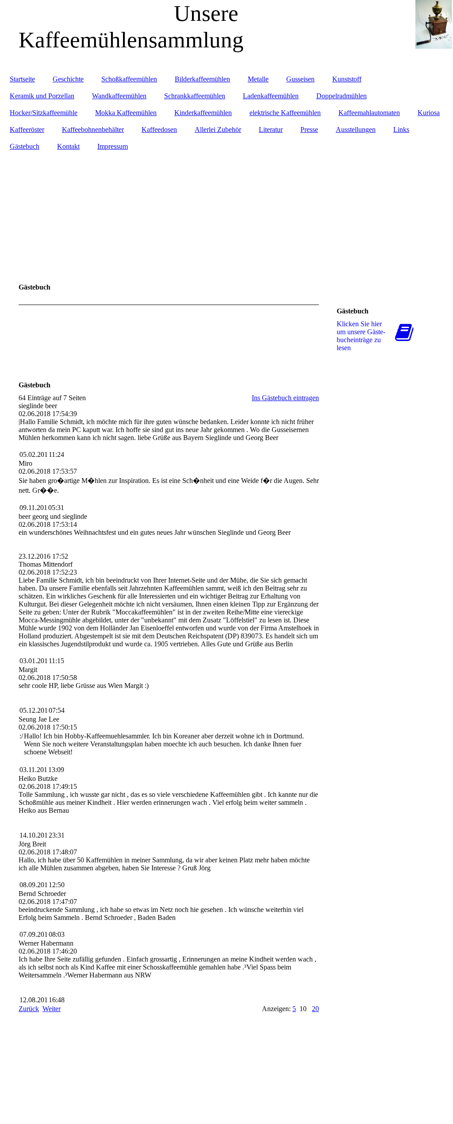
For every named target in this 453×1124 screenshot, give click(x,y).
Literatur (271, 129)
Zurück (29, 1008)
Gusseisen (300, 79)
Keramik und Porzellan (42, 96)
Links (401, 129)
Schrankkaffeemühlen (194, 96)
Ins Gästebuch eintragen (285, 398)
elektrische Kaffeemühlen (285, 112)
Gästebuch (24, 146)
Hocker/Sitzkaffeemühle (43, 112)
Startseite (22, 79)
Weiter (51, 1008)
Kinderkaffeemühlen (203, 112)
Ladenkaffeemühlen (271, 96)
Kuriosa (429, 112)
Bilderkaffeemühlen (202, 79)
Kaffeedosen (159, 129)
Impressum (112, 146)
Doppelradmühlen (341, 96)
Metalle (258, 79)
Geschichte (68, 79)
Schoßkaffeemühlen (129, 79)
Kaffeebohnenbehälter (93, 129)
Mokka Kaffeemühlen (126, 112)
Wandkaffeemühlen (119, 96)
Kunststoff (346, 79)
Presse (309, 129)
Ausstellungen (356, 129)
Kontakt (68, 146)
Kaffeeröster (27, 129)
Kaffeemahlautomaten (369, 112)
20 (315, 1008)
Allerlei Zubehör (218, 129)
